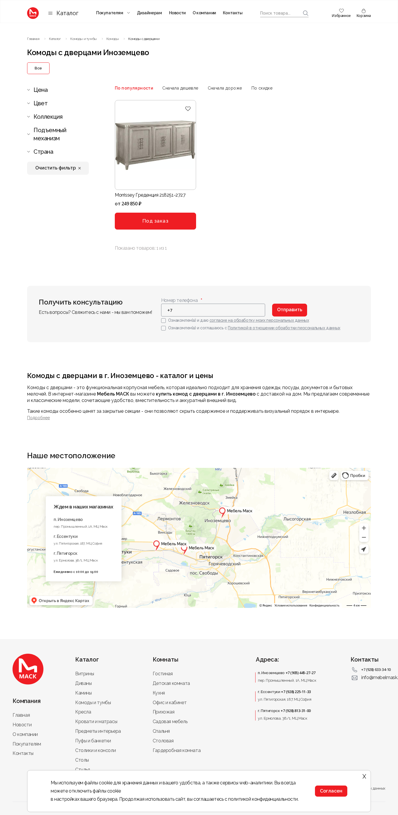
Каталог (67, 13)
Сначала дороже (225, 88)
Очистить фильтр (55, 168)
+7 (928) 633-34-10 (376, 669)
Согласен (331, 791)
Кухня (159, 693)
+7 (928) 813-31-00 (296, 710)
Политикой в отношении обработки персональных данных (284, 328)
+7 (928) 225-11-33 (296, 691)
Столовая (163, 741)
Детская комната (171, 683)
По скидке (262, 88)
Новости (177, 13)
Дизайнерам (149, 13)
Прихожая (164, 712)
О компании (204, 13)
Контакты (233, 13)
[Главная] (33, 13)
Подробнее (38, 417)
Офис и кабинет (169, 702)
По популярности (134, 88)
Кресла (83, 712)
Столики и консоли (95, 750)
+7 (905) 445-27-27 (301, 672)
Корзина (364, 15)
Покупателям (109, 13)
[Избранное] (188, 108)
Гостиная (163, 673)
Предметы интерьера (98, 731)
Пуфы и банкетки (93, 741)
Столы (82, 760)
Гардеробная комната (176, 750)
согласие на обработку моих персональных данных (259, 320)
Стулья (82, 769)
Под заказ (155, 221)
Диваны (83, 683)
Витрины (84, 673)
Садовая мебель (170, 721)
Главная (21, 715)
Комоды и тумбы (93, 702)
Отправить (289, 309)
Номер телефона (179, 300)
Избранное (341, 15)
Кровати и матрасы (96, 721)
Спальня (161, 731)
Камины (83, 693)
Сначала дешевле (180, 88)
